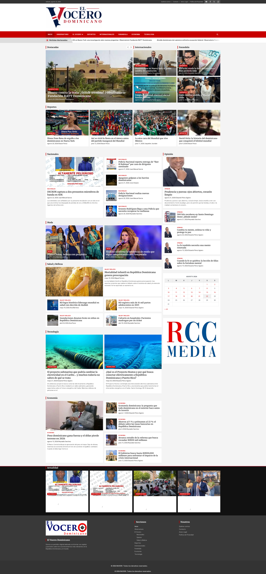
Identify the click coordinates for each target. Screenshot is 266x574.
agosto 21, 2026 (123, 169)
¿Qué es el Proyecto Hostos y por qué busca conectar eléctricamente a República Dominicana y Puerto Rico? (129, 375)
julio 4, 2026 (122, 429)
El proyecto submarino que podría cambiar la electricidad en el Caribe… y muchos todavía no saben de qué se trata (73, 375)
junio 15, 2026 (122, 443)
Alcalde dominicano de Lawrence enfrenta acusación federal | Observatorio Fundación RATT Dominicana (156, 40)
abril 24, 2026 (64, 323)
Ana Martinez (119, 257)
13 (192, 292)
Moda (50, 222)
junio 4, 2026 (183, 143)
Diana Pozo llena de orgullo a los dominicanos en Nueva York (63, 139)
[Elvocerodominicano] (89, 76)
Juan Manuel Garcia (65, 198)
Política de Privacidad (196, 1)
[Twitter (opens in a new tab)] (214, 2)
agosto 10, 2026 (140, 100)
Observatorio (62, 34)
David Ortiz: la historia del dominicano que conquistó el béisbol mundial (198, 139)
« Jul (166, 309)
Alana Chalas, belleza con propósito (67, 254)
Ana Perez (72, 323)
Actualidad (52, 467)
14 (199, 292)
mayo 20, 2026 (111, 381)
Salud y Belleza (55, 264)
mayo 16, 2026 (123, 308)
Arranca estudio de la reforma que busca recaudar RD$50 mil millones (138, 438)
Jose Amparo (134, 183)
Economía (52, 398)
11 (176, 292)
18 (176, 296)
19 (184, 296)
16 (215, 292)
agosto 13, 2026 (52, 441)
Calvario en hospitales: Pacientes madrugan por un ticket (134, 319)
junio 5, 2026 (110, 257)
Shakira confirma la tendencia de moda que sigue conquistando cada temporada (130, 253)
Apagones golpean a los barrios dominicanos (133, 179)
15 (207, 292)
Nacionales (52, 154)
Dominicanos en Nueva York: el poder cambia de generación (153, 69)
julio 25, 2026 (183, 73)
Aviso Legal (184, 1)
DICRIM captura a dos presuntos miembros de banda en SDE (63, 500)
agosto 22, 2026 (52, 198)
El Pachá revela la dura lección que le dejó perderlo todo (197, 69)
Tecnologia (149, 34)
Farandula (122, 34)
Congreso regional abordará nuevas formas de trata (152, 96)
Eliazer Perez (63, 143)
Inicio (50, 34)
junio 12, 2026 (183, 100)
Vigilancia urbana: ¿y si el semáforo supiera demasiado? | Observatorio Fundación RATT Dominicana (89, 94)
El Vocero (77, 34)
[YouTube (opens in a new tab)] (206, 2)
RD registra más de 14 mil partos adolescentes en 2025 (134, 303)
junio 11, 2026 (139, 143)
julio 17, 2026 (51, 257)
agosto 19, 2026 (53, 99)
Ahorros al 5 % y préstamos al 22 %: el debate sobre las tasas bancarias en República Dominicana (137, 424)
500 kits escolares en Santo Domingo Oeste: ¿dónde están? (195, 215)
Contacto (176, 1)
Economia (136, 34)
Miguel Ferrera (193, 100)
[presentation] (128, 47)
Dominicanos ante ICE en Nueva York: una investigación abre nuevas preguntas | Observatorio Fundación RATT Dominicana (153, 503)
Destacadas (52, 47)
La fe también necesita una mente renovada (194, 246)
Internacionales (107, 34)
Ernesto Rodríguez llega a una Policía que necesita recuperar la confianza (138, 210)
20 (192, 296)
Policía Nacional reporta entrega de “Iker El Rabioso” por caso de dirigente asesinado (138, 164)
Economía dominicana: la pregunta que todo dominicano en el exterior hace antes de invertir (139, 408)
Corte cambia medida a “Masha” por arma (197, 96)
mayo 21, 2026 (52, 381)
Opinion (167, 189)
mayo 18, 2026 (109, 278)
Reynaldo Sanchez (194, 73)
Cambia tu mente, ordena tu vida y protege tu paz (194, 231)
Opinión (168, 154)
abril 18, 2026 (122, 323)
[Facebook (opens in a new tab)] (210, 2)
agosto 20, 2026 (140, 73)
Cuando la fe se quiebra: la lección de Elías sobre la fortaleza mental (197, 261)
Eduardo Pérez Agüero (66, 99)
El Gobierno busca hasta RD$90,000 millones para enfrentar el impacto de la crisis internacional (138, 455)
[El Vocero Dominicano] (74, 8)
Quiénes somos (166, 1)
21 (199, 296)
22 (207, 296)
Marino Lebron (61, 257)
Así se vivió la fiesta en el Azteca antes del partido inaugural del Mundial (110, 139)
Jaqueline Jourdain (151, 143)
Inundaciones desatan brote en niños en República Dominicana (79, 319)
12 (184, 292)
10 (168, 292)
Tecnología (53, 331)
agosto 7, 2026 (123, 413)
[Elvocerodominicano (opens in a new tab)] (218, 2)
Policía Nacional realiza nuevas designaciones (133, 194)
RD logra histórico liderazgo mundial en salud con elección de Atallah (79, 303)
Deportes (91, 34)
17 (168, 296)
